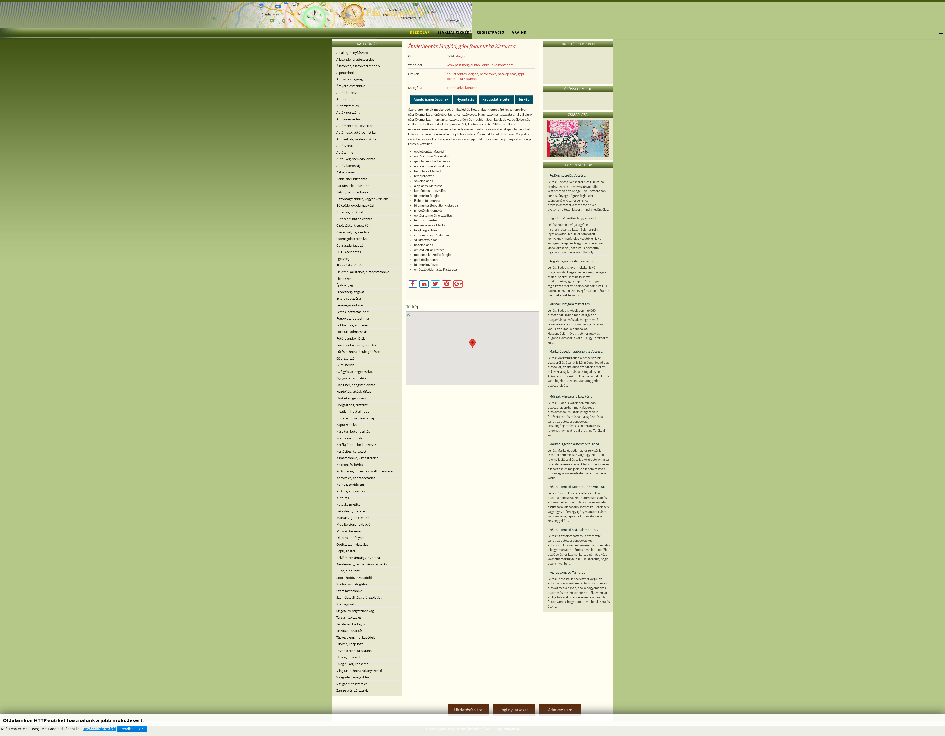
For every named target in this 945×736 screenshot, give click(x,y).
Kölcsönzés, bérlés (349, 464)
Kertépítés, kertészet (351, 451)
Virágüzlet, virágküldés (352, 677)
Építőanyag (344, 285)
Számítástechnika (349, 591)
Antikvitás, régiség (349, 79)
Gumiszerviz (345, 365)
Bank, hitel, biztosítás (351, 179)
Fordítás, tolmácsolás (351, 331)
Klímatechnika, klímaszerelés (357, 458)
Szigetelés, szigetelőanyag (355, 611)
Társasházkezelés (348, 617)
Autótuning (344, 152)
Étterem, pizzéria (348, 298)
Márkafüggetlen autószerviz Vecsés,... (576, 351)
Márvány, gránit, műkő (352, 518)
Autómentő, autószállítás (354, 126)
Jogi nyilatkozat (514, 710)
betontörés (488, 74)
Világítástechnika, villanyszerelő (359, 670)
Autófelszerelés (347, 106)
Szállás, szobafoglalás (351, 584)
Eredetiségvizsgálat (350, 292)
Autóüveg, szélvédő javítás (355, 159)
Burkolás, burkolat (349, 212)
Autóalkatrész (346, 92)
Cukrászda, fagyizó (349, 245)
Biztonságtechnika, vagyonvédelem (362, 199)
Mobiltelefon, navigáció (353, 524)
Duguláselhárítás (348, 252)
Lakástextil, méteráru (351, 511)
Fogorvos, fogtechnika (352, 318)
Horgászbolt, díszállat (352, 405)
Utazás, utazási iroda (351, 657)
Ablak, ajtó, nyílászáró (352, 52)
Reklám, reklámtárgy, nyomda (358, 557)
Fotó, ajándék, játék (350, 338)
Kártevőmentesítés (350, 438)
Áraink (519, 32)
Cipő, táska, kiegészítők (353, 225)
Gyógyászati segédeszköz (354, 371)
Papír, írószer (345, 551)
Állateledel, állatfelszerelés (355, 59)
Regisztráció (490, 32)
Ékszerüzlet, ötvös (349, 265)
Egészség (342, 258)
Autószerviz (344, 145)
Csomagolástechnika (351, 238)
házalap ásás (507, 74)
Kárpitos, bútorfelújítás (353, 431)
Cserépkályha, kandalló (353, 232)
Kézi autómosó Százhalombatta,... (573, 529)
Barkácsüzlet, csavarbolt (354, 185)
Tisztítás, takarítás (349, 630)
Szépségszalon (347, 604)
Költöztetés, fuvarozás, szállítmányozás (365, 471)
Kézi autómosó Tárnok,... (567, 572)
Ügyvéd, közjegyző (349, 644)
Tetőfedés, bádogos (350, 624)
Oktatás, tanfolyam (350, 537)
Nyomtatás (465, 99)
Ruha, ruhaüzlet (348, 571)
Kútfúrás (342, 498)
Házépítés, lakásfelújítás (353, 391)
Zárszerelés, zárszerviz (352, 690)
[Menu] (939, 32)
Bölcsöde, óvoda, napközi (355, 205)
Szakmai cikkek (453, 32)
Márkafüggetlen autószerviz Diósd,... (575, 444)
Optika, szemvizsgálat (352, 544)
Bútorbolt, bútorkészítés (354, 219)
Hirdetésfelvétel (468, 710)
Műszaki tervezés (349, 531)
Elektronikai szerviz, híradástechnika (362, 272)
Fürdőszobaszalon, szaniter (356, 345)
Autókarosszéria (348, 112)
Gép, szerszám (346, 358)
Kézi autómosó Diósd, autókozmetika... (577, 487)
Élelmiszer (343, 278)
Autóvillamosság (348, 165)
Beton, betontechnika (352, 192)
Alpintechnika (346, 72)
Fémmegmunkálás (349, 305)
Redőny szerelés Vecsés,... (567, 175)
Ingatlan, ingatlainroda (352, 411)
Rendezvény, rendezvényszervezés (361, 564)
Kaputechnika (346, 425)
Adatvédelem (560, 710)
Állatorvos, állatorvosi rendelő (358, 66)
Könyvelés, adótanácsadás (355, 478)
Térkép (524, 99)
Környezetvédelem (350, 484)
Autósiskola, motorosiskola (356, 139)
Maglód (460, 56)
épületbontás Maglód (462, 74)
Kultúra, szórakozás (350, 491)
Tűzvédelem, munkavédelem (357, 637)
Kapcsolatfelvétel (496, 99)
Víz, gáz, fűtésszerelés (351, 684)
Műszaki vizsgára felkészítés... (570, 304)
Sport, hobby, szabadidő (354, 577)
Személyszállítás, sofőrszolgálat (359, 597)
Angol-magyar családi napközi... (572, 261)
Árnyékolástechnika (350, 86)
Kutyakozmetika (348, 504)
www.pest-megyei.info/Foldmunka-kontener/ (480, 65)
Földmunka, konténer (352, 325)
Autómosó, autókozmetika (356, 132)
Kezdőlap (420, 32)
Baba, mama (345, 172)
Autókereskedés (348, 119)
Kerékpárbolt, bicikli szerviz (356, 444)
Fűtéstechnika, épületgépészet (358, 351)
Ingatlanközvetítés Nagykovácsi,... (573, 218)
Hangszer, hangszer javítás (355, 385)
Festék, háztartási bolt (352, 312)
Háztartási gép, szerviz (352, 398)
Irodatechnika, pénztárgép (355, 418)
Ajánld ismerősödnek (431, 99)
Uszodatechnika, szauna (354, 650)
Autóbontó (344, 99)
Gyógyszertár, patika (351, 378)
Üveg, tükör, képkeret (352, 664)
